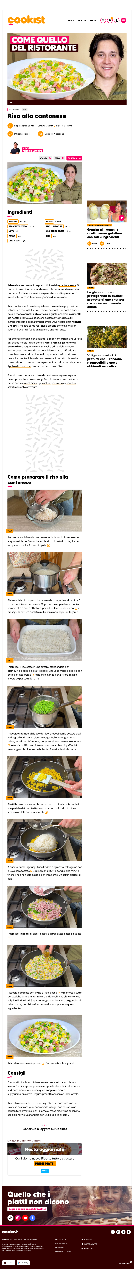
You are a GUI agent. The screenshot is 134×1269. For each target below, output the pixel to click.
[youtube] (25, 1218)
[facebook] (32, 1218)
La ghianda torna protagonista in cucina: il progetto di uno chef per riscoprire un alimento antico (106, 299)
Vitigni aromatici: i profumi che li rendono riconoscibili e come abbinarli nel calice (104, 361)
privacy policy (61, 1239)
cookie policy (61, 1243)
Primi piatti (26, 1141)
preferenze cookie (63, 1251)
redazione (59, 1247)
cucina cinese (67, 285)
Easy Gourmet (13, 1141)
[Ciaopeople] (125, 1262)
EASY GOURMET (14, 109)
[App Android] (23, 1262)
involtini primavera (52, 383)
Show (93, 20)
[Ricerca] (103, 20)
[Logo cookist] (26, 20)
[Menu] (123, 20)
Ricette (82, 20)
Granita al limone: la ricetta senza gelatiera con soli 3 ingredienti (104, 233)
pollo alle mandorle (20, 366)
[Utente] (116, 20)
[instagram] (18, 1218)
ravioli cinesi (30, 383)
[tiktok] (10, 1218)
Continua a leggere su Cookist (45, 1129)
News (71, 20)
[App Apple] (8, 1262)
